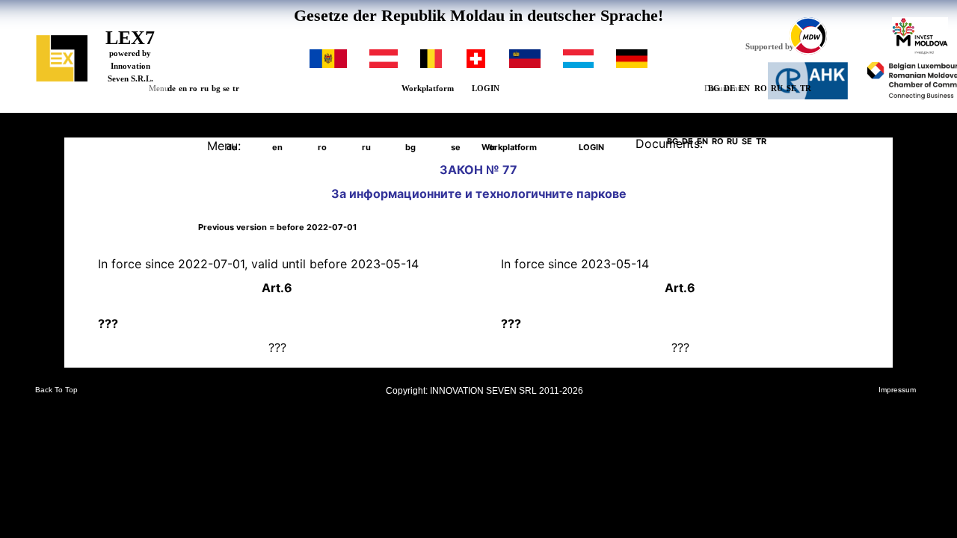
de (171, 88)
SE (791, 88)
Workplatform (427, 88)
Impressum (897, 390)
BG (714, 88)
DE (729, 88)
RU (777, 88)
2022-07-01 (277, 227)
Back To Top (56, 390)
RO (760, 88)
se (226, 88)
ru (204, 88)
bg (216, 88)
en (183, 88)
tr (236, 88)
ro (193, 88)
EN (744, 88)
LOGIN (485, 88)
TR (805, 88)
